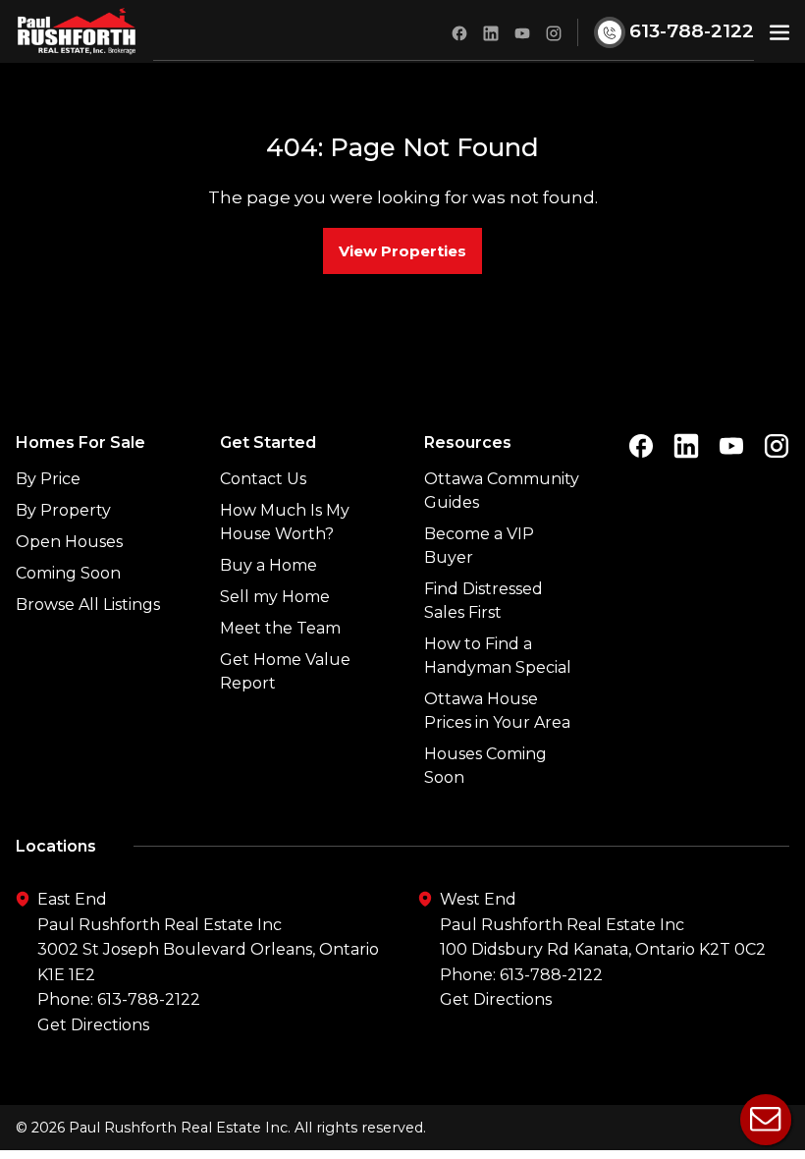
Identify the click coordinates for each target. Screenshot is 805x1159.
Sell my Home (275, 596)
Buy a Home (268, 565)
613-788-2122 (148, 999)
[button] (779, 31)
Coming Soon (68, 573)
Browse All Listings (88, 604)
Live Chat (765, 1119)
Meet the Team (280, 628)
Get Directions (93, 1025)
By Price (48, 478)
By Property (63, 510)
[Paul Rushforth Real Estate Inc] (76, 31)
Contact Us (263, 478)
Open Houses (69, 541)
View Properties (402, 251)
